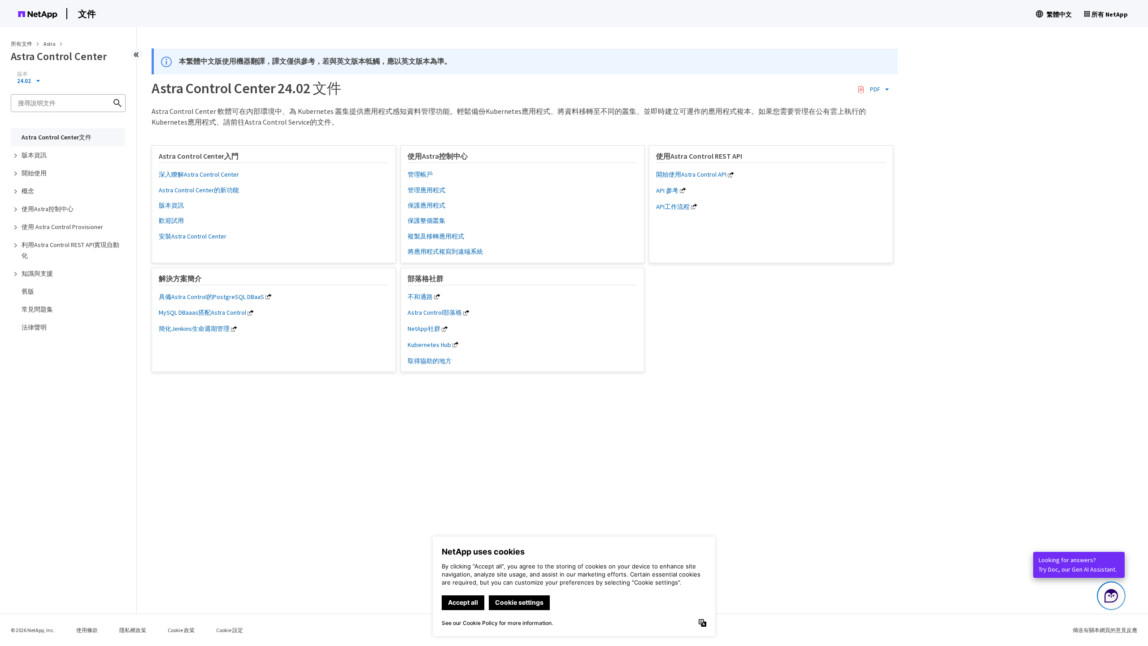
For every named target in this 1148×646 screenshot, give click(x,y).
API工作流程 (673, 207)
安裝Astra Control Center (192, 236)
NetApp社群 (424, 329)
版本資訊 (34, 155)
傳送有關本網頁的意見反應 (1105, 630)
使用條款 (87, 630)
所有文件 (21, 43)
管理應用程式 (426, 190)
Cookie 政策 (181, 630)
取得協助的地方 (430, 361)
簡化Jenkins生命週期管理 (194, 329)
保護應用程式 (426, 205)
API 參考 (667, 190)
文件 (87, 13)
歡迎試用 (171, 221)
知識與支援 (37, 273)
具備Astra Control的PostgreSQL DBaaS (211, 297)
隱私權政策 (132, 630)
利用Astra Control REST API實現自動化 (70, 250)
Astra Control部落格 (435, 312)
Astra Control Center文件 (56, 137)
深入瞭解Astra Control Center (199, 174)
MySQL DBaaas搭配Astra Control (202, 312)
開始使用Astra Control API (691, 174)
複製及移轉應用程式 (436, 236)
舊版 (28, 291)
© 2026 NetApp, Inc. (33, 630)
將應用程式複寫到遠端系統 (445, 251)
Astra (50, 43)
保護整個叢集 (426, 221)
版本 (22, 74)
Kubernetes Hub (429, 345)
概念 (28, 191)
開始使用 (34, 173)
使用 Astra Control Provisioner (62, 227)
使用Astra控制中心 (48, 209)
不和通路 (420, 297)
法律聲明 (34, 327)
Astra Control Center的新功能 (199, 190)
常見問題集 (37, 309)
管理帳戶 (420, 174)
